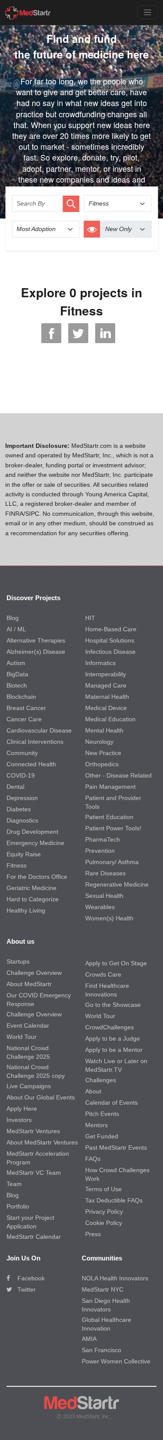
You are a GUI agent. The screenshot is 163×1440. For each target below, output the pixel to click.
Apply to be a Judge (112, 1038)
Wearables (100, 906)
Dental (15, 786)
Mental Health (104, 730)
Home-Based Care (110, 629)
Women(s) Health (109, 918)
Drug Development (32, 831)
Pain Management (110, 786)
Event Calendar (28, 1025)
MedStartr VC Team (34, 1172)
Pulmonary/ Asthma (112, 861)
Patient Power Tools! (113, 828)
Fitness (17, 865)
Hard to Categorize (33, 899)
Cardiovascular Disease (39, 730)
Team (14, 1183)
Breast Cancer (26, 707)
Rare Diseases (105, 873)
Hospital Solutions (109, 640)
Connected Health (31, 764)
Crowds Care (103, 974)
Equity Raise (24, 854)
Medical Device (106, 707)
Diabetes (19, 809)
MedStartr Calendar (34, 1236)
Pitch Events (102, 1113)
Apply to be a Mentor (114, 1049)
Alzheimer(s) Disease (36, 651)
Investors (19, 1119)
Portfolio (18, 1206)
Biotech (17, 685)
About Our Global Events (41, 1097)
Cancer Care (24, 719)
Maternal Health (107, 696)
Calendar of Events (111, 1102)
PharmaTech (102, 839)
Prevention (100, 850)
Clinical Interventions (35, 741)
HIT (90, 617)
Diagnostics (22, 820)
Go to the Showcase (113, 1004)
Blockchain (21, 696)
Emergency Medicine (35, 842)
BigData (17, 674)
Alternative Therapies (36, 640)
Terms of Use (103, 1189)
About (93, 1091)
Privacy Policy (104, 1211)
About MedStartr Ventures (42, 1142)
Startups (18, 961)
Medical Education (110, 719)
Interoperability (105, 674)
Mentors (96, 1125)
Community (22, 752)
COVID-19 (21, 775)
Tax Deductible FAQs (114, 1200)
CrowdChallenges (109, 1027)
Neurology (99, 741)
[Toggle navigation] (147, 12)
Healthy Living (26, 910)
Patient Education (109, 816)
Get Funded (101, 1136)
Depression (22, 797)
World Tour (22, 1036)
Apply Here (22, 1108)
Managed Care (105, 685)
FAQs (92, 1158)
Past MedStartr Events (116, 1147)
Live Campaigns (29, 1086)
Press (93, 1234)
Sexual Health (104, 895)
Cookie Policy (103, 1222)
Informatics (100, 662)
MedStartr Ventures (33, 1131)
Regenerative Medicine (117, 884)
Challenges (100, 1080)
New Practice (103, 752)
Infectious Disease (110, 651)
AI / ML (16, 629)
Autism (16, 662)
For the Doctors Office (37, 876)
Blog (13, 617)
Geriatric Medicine (32, 887)
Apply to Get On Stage (116, 963)
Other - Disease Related (118, 775)
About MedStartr (29, 983)
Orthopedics (102, 764)
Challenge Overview (34, 972)
